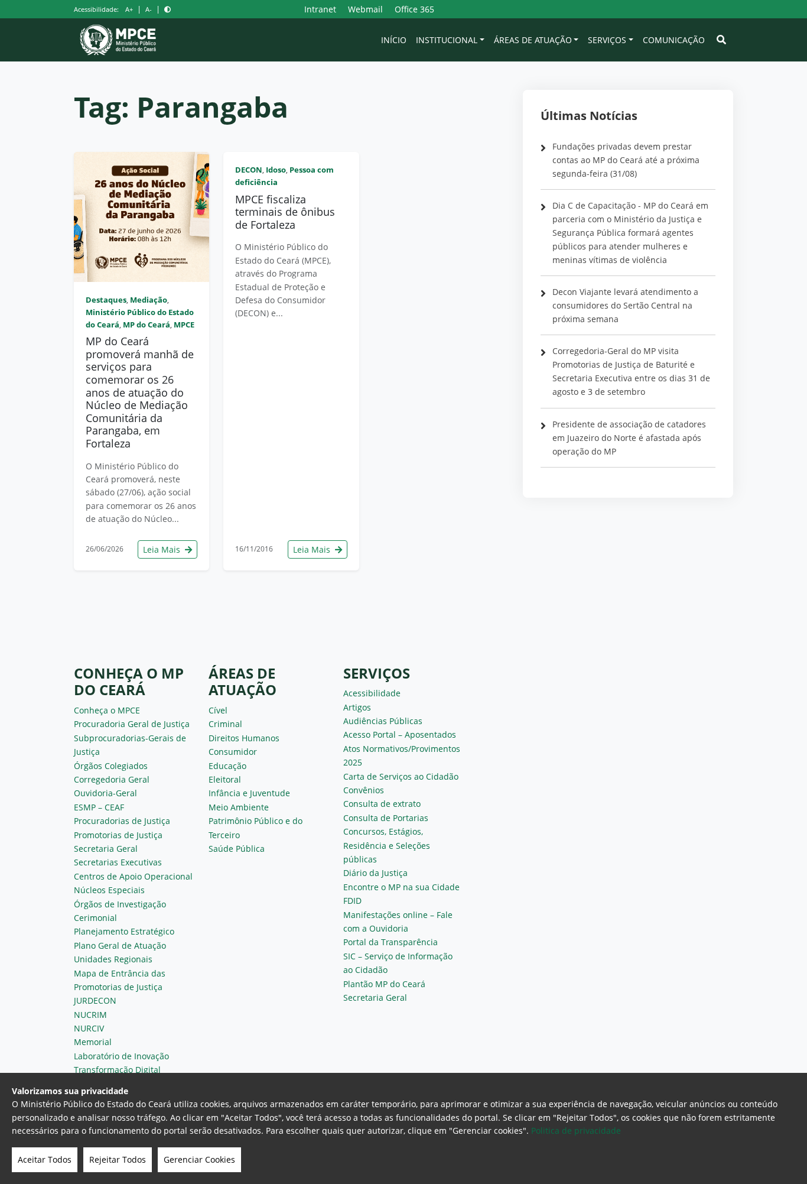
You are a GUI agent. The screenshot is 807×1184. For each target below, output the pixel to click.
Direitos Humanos (244, 738)
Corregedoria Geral (111, 779)
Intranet (320, 9)
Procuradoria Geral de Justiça (132, 723)
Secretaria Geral (106, 848)
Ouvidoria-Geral (105, 793)
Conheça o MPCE (107, 710)
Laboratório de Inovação (121, 1056)
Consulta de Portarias (385, 817)
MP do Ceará (146, 324)
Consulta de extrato (382, 803)
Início (393, 40)
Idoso (276, 169)
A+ (129, 9)
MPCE (184, 324)
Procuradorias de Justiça (122, 820)
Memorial (93, 1041)
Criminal (225, 723)
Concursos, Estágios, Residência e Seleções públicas (386, 845)
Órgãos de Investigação (120, 904)
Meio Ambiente (239, 807)
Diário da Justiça (375, 872)
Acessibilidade (372, 693)
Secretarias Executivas (118, 862)
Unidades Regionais (113, 959)
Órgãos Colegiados (111, 765)
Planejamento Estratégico (124, 931)
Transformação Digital (117, 1069)
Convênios (363, 790)
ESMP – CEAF (99, 807)
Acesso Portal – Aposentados (399, 734)
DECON (248, 169)
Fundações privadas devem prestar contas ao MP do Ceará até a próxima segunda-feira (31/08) (625, 160)
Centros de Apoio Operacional (133, 876)
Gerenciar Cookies (199, 1159)
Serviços (607, 40)
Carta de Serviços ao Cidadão (400, 776)
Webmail (365, 9)
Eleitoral (225, 779)
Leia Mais (163, 549)
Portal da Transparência (390, 942)
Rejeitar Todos (117, 1159)
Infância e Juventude (249, 793)
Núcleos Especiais (109, 890)
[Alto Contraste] (167, 9)
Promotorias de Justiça (118, 835)
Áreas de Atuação (533, 40)
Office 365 (414, 9)
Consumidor (233, 751)
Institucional (446, 40)
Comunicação (674, 40)
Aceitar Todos (44, 1159)
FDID (352, 900)
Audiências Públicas (382, 720)
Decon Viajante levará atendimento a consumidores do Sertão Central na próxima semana (625, 305)
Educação (227, 765)
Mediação (148, 299)
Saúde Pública (237, 848)
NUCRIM (90, 1014)
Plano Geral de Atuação (120, 945)
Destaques (106, 299)
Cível (218, 710)
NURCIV (89, 1028)
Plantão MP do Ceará (384, 984)
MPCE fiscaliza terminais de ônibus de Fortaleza (285, 212)
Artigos (357, 707)
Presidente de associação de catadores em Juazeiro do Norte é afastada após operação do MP (629, 438)
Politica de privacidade (576, 1130)
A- (148, 9)
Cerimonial (95, 917)
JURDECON (95, 1000)
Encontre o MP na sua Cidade (401, 887)
